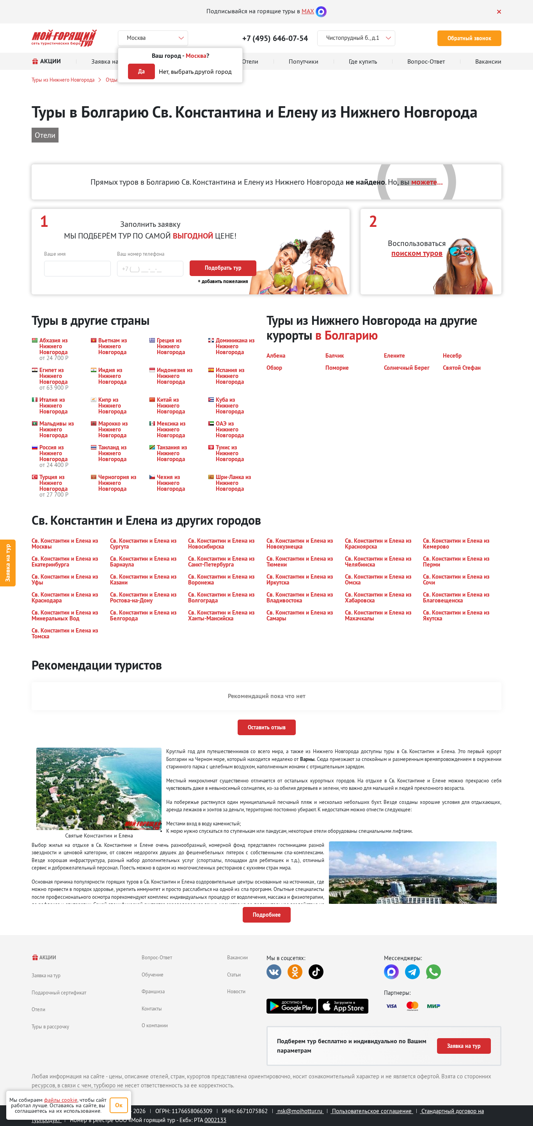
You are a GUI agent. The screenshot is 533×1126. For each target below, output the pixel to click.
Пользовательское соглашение (371, 1111)
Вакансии (237, 957)
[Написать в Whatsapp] (433, 971)
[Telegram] (412, 971)
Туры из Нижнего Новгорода (63, 80)
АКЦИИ (47, 957)
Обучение (152, 974)
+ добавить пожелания (223, 281)
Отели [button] (45, 135)
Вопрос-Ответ (157, 957)
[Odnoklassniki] (295, 971)
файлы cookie (60, 1099)
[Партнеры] (442, 1006)
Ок (119, 1105)
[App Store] (343, 1006)
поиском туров (416, 253)
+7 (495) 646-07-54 (275, 38)
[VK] (273, 971)
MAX (308, 11)
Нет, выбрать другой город (195, 71)
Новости (236, 991)
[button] (56, 349)
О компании (155, 1025)
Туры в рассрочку (50, 1026)
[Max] (321, 11)
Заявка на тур (8, 563)
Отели (38, 1009)
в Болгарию (346, 335)
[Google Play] (291, 1006)
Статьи (234, 974)
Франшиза (153, 991)
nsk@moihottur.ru (300, 1111)
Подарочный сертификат (59, 992)
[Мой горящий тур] (64, 38)
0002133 (215, 1120)
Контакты (152, 1008)
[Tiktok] (316, 971)
